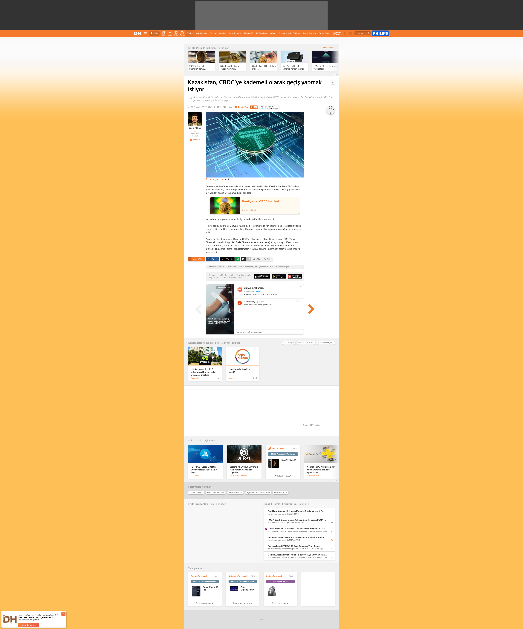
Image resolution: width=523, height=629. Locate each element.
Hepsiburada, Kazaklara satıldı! (240, 370)
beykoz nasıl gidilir (235, 493)
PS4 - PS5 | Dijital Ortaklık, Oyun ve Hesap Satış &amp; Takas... (204, 469)
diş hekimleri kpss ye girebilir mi (258, 493)
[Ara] (369, 33)
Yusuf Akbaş (195, 128)
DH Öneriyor (278, 449)
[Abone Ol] (195, 140)
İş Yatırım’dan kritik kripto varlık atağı (326, 67)
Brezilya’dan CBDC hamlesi (260, 201)
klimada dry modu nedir (215, 493)
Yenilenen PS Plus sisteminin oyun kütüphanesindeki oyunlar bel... (321, 469)
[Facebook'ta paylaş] (228, 179)
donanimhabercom (254, 288)
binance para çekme (305, 343)
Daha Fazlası (329, 48)
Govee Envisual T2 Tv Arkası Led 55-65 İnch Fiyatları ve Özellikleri (297, 529)
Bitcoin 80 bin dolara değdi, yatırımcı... (229, 67)
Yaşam (221, 267)
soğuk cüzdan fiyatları (325, 343)
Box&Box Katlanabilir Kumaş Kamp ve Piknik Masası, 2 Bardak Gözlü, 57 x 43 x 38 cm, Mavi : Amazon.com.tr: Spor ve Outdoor (297, 511)
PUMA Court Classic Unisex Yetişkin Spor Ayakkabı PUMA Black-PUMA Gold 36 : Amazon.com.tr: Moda (297, 520)
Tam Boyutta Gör (215, 179)
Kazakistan (195, 342)
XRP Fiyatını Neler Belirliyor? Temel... (197, 67)
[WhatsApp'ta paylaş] (237, 259)
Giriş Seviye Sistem (280, 581)
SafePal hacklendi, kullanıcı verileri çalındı (293, 67)
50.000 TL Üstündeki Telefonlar (283, 454)
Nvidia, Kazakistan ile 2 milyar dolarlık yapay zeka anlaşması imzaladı (203, 372)
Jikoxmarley (249, 302)
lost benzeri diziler (196, 493)
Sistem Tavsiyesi (274, 576)
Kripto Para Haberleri (234, 267)
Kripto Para (195, 48)
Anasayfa (212, 267)
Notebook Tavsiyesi (238, 576)
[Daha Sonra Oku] (333, 82)
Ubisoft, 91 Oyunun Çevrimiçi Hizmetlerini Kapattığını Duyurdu (243, 469)
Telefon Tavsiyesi (199, 576)
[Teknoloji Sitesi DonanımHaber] (137, 33)
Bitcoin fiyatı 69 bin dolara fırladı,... (263, 67)
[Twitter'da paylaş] (226, 179)
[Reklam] (380, 33)
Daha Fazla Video (224, 287)
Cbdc (209, 342)
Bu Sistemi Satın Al (281, 603)
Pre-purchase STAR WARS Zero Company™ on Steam (294, 546)
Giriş (155, 33)
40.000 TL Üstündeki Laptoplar (242, 581)
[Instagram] (240, 289)
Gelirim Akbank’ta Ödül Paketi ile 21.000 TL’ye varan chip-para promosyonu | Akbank (297, 555)
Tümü (294, 448)
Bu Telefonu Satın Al (283, 476)
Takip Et (259, 291)
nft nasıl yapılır (289, 343)
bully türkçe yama (280, 493)
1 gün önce (260, 302)
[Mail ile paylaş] (243, 259)
